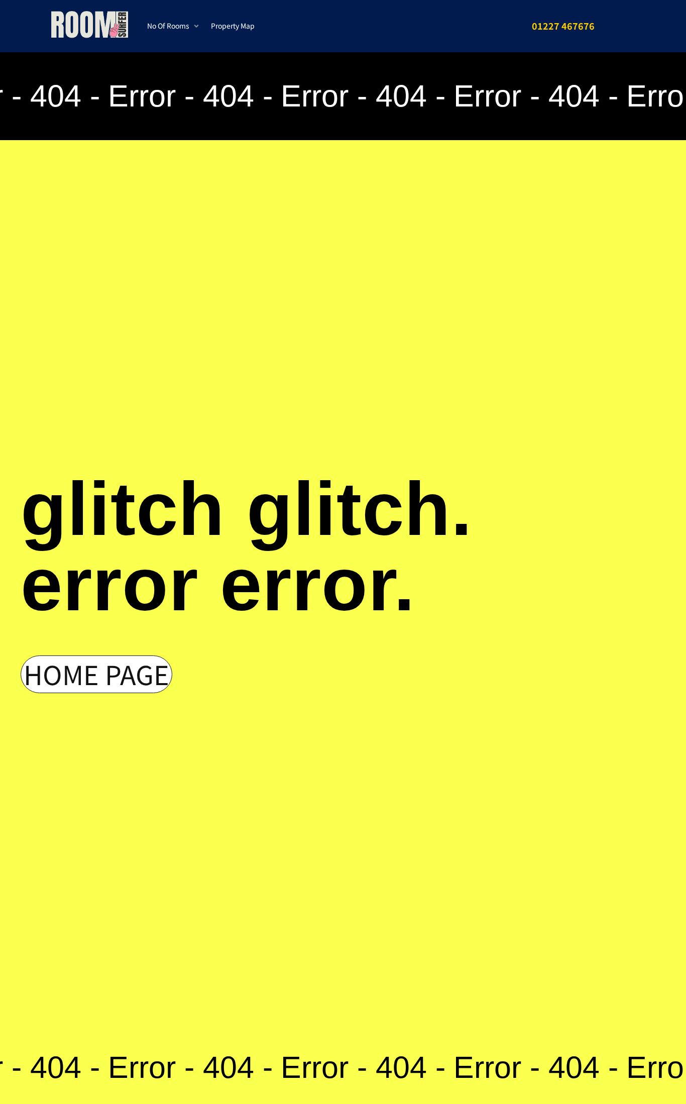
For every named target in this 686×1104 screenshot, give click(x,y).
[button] (174, 26)
